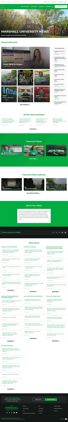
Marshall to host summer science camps (10, 374)
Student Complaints (22, 419)
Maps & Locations (57, 406)
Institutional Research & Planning (29, 413)
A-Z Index (40, 413)
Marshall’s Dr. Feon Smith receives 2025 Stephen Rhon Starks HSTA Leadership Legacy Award (55, 269)
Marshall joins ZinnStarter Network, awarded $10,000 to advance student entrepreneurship (34, 284)
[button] (47, 2)
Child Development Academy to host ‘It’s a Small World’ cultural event (56, 277)
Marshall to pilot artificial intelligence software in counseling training (55, 261)
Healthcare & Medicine (58, 408)
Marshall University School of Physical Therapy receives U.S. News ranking (32, 316)
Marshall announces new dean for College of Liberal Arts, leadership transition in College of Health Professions (34, 308)
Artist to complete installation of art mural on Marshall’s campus (11, 275)
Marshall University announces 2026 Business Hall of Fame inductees (32, 259)
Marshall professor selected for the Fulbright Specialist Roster (56, 285)
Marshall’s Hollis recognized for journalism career (11, 267)
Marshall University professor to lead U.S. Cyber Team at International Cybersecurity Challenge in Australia (11, 310)
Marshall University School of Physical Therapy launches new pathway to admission (34, 324)
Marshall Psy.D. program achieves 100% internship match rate (55, 334)
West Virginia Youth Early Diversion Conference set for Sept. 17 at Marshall (33, 300)
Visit (39, 406)
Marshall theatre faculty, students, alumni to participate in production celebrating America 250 (11, 283)
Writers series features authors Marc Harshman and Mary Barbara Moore (54, 318)
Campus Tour (40, 410)
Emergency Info (26, 408)
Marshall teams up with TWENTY (9, 317)
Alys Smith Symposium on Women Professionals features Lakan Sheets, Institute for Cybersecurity (9, 334)
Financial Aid (40, 408)
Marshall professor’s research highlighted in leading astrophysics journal (11, 358)
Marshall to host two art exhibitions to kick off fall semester (11, 259)
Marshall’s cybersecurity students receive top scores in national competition (11, 301)
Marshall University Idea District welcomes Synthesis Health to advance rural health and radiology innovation (8, 120)
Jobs (23, 410)
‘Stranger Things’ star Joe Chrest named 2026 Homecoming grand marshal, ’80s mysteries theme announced (10, 251)
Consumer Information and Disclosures (12, 419)
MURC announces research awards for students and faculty (32, 332)
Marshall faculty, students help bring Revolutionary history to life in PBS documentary (54, 300)
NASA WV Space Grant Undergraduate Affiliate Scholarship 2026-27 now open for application (59, 120)
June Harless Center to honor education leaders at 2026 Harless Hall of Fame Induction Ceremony (55, 252)
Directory (24, 406)
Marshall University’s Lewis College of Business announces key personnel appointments (32, 275)
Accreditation (3, 419)
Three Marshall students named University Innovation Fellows (33, 267)
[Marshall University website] (2, 6)
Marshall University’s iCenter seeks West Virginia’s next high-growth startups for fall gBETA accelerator (25, 120)
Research (55, 410)
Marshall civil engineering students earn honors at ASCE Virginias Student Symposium (10, 325)
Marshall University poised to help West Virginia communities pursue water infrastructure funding (42, 120)
